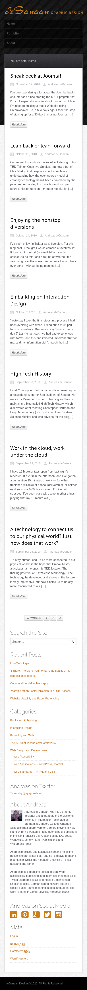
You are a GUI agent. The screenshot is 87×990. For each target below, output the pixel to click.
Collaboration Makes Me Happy (29, 683)
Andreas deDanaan (60, 84)
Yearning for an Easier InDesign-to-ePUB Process (40, 691)
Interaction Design (21, 727)
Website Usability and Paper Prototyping (34, 698)
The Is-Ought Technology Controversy (33, 743)
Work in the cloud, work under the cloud (37, 451)
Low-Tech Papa (19, 663)
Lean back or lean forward (40, 145)
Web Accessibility (24, 756)
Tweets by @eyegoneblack (26, 793)
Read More (19, 124)
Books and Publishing (23, 720)
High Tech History (30, 373)
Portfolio (13, 33)
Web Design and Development (29, 750)
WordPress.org (19, 958)
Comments (20, 951)
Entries (17, 943)
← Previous (34, 618)
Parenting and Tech (22, 735)
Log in (14, 936)
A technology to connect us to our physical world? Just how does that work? (41, 536)
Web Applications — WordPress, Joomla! (38, 764)
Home (11, 23)
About (11, 43)
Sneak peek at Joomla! (35, 75)
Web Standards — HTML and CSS (34, 771)
